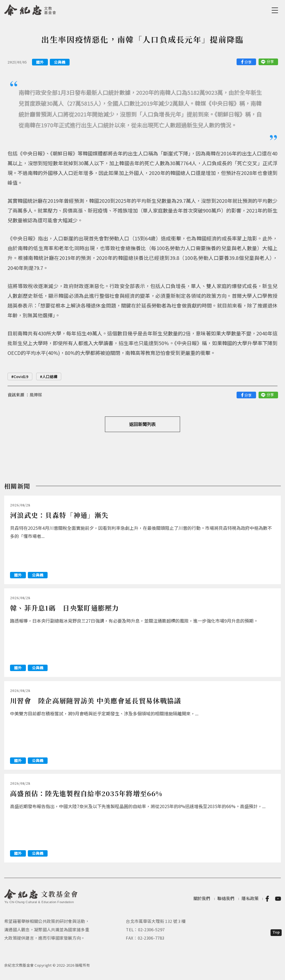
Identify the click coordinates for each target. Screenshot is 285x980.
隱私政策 (250, 898)
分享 (248, 62)
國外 (40, 62)
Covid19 (21, 376)
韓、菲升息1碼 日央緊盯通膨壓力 (64, 608)
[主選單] (276, 10)
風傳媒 (36, 395)
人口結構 (50, 376)
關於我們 (201, 898)
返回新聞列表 (142, 424)
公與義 (59, 62)
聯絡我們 (225, 898)
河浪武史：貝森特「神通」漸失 (59, 515)
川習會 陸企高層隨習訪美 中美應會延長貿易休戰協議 (95, 700)
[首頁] (30, 9)
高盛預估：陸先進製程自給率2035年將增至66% (86, 793)
